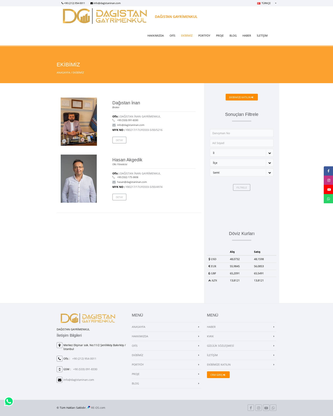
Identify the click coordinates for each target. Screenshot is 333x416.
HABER (246, 35)
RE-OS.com (98, 407)
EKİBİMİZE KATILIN (219, 364)
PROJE (220, 35)
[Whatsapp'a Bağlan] (9, 401)
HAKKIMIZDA (155, 35)
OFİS (172, 35)
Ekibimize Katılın (240, 97)
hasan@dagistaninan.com (132, 182)
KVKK (210, 336)
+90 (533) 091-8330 (127, 120)
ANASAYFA (63, 72)
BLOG (233, 35)
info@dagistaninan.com (107, 3)
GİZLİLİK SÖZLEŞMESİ (220, 345)
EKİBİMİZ (187, 35)
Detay (119, 140)
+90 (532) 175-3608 (127, 177)
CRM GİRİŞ (216, 375)
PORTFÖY (204, 35)
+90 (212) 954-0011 (74, 3)
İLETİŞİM (262, 35)
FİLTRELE (241, 187)
